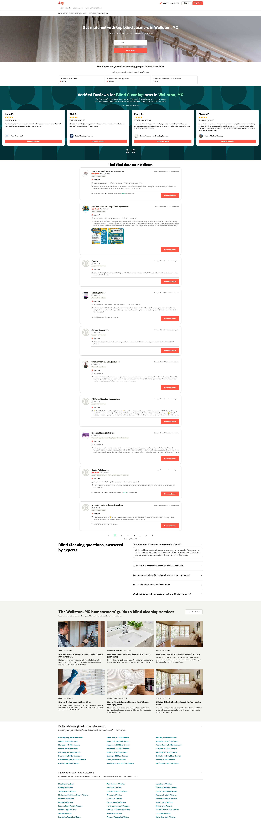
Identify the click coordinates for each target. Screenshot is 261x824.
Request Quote (170, 195)
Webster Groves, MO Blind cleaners (168, 745)
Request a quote (33, 141)
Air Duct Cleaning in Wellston (166, 799)
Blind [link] (84, 13)
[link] (7, 136)
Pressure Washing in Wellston (118, 817)
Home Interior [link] (62, 13)
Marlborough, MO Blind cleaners (167, 763)
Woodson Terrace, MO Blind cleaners (120, 763)
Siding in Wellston (64, 813)
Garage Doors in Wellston (116, 802)
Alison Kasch (112, 698)
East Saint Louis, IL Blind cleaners (168, 756)
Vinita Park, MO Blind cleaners (118, 741)
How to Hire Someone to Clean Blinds (74, 702)
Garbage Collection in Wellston (118, 810)
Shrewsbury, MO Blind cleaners (167, 741)
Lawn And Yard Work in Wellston (70, 806)
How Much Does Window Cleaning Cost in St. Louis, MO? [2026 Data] (80, 655)
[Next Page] (152, 535)
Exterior (68, 8)
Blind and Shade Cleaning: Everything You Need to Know (178, 703)
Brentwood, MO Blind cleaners (118, 749)
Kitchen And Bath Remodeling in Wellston (73, 795)
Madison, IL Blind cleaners (165, 760)
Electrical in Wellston (66, 799)
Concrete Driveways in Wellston (167, 810)
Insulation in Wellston (164, 784)
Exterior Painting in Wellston (166, 791)
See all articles (194, 612)
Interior (61, 8)
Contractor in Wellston (164, 806)
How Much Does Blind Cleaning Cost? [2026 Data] (178, 654)
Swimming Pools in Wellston (166, 788)
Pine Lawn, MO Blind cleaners (69, 745)
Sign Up (198, 3)
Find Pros (130, 50)
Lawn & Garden (78, 8)
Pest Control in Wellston (116, 784)
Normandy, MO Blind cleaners (69, 752)
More (86, 8)
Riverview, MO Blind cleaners (166, 752)
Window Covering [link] (74, 13)
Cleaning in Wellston (114, 799)
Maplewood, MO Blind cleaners (118, 745)
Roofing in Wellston (65, 788)
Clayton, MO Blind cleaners (68, 749)
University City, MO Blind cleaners (70, 738)
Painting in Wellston (163, 813)
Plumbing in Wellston (66, 784)
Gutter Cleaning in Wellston (166, 817)
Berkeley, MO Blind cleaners (117, 752)
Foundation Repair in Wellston (69, 817)
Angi (60, 650)
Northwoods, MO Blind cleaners (69, 756)
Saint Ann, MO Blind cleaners (166, 749)
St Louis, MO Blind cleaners (68, 741)
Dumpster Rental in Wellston (166, 795)
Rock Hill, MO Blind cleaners (166, 738)
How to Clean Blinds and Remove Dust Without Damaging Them (128, 703)
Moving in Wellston (114, 788)
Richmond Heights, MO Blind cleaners (72, 760)
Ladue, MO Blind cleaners (116, 760)
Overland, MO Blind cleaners (68, 763)
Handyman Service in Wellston (118, 806)
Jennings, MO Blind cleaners (117, 756)
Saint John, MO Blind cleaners (118, 738)
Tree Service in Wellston (67, 791)
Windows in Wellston (114, 813)
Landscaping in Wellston (67, 810)
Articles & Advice (95, 8)
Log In (186, 3)
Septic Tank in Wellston (164, 802)
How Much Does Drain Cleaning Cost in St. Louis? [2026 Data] (128, 655)
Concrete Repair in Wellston (117, 791)
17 (146, 535)
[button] (99, 236)
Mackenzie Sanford (114, 650)
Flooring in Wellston (114, 795)
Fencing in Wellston (65, 802)
